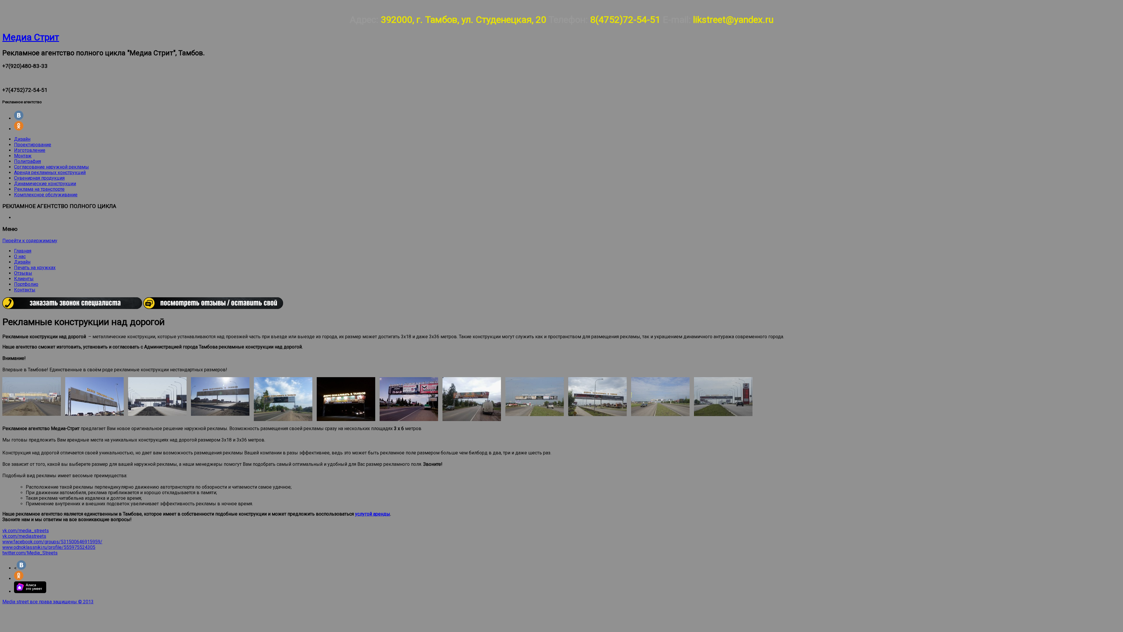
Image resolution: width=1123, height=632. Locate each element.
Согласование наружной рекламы (51, 167)
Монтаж (23, 156)
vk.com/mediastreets (24, 536)
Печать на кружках (35, 267)
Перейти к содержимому (29, 240)
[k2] (346, 399)
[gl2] (94, 396)
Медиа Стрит (30, 37)
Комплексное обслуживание (45, 194)
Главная (22, 251)
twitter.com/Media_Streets (30, 553)
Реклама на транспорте (39, 189)
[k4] (471, 399)
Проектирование (32, 144)
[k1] (283, 399)
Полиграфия (27, 161)
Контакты (24, 290)
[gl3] (157, 396)
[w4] (723, 396)
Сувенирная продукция (39, 178)
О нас (20, 256)
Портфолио (26, 284)
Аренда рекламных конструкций (50, 172)
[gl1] (31, 396)
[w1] (534, 396)
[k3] (409, 399)
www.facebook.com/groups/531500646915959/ (52, 542)
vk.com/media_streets (25, 530)
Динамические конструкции (45, 183)
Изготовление (29, 150)
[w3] (660, 396)
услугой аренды (372, 514)
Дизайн (22, 139)
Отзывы (23, 273)
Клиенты (24, 278)
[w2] (597, 396)
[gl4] (220, 396)
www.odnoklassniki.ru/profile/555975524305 (48, 547)
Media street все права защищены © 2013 (48, 601)
